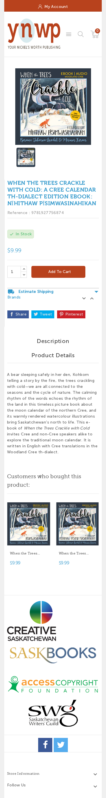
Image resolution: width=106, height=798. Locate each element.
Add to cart (59, 271)
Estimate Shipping (53, 291)
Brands (14, 297)
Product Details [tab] (53, 355)
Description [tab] (53, 341)
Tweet (46, 314)
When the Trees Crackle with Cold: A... (26, 553)
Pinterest (74, 314)
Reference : (18, 212)
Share (21, 314)
